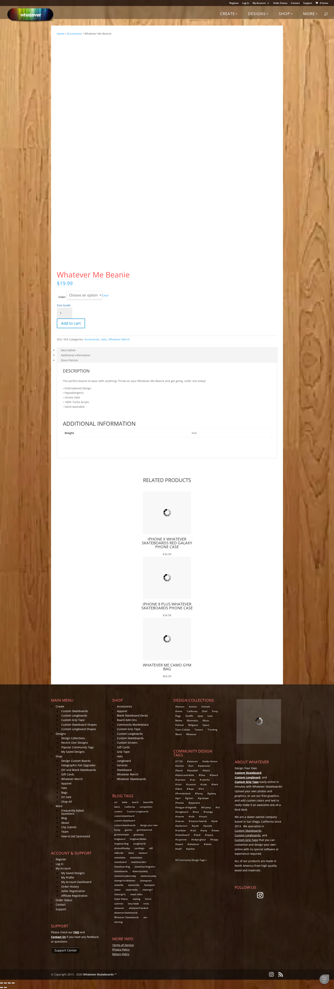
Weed (178, 734)
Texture (199, 729)
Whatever (191, 734)
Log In (245, 3)
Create (227, 13)
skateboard (120, 862)
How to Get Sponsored (75, 836)
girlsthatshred (144, 829)
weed (180, 844)
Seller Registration (73, 891)
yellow (191, 848)
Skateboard (124, 770)
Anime (178, 711)
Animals (205, 706)
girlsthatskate (121, 834)
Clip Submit (68, 827)
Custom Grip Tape (73, 720)
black (207, 770)
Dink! (204, 711)
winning (118, 922)
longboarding (121, 843)
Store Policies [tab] (69, 360)
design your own (149, 825)
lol (218, 807)
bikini (117, 806)
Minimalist (192, 720)
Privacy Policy (121, 949)
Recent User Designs (74, 742)
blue (202, 775)
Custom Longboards (74, 715)
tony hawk (133, 903)
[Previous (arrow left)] (1, 987)
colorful (205, 779)
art (115, 802)
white (208, 844)
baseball (193, 770)
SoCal (148, 899)
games (128, 829)
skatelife (118, 885)
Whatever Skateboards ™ (100, 974)
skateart (143, 853)
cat (193, 779)
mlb (192, 816)
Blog (64, 818)
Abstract (179, 706)
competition (146, 806)
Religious (193, 725)
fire (202, 788)
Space (206, 725)
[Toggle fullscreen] (5, 983)
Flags (178, 716)
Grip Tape (123, 752)
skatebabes (136, 857)
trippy (215, 839)
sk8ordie (119, 853)
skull (198, 835)
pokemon (182, 825)
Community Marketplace (133, 724)
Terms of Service (123, 945)
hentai (180, 802)
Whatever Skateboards (131, 779)
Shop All (66, 801)
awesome (205, 765)
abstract (193, 761)
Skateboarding (122, 866)
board (214, 775)
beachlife (148, 802)
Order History (70, 886)
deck (179, 788)
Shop (284, 13)
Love (210, 716)
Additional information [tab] (75, 355)
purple (208, 825)
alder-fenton (210, 761)
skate (131, 853)
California (129, 806)
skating (136, 899)
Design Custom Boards (76, 761)
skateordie (133, 885)
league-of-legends (187, 807)
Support (307, 3)
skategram (146, 880)
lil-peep (207, 807)
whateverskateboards (126, 912)
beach (135, 802)
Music (206, 720)
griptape (204, 798)
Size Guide (64, 305)
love (196, 811)
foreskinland (183, 793)
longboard (119, 839)
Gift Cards (67, 774)
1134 (179, 761)
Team (64, 831)
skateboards (121, 871)
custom (192, 784)
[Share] (9, 983)
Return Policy (120, 954)
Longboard (124, 761)
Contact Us (58, 936)
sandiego (139, 848)
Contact (295, 3)
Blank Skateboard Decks (132, 715)
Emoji (215, 711)
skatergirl (147, 889)
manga (209, 811)
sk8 (151, 848)
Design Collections (73, 738)
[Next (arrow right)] (5, 987)
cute (204, 784)
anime (180, 765)
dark (215, 784)
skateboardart (138, 862)
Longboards (139, 843)
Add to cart (71, 323)
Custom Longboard (247, 777)
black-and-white (185, 775)
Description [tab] (68, 350)
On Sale (66, 797)
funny (117, 829)
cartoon (181, 779)
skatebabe (119, 857)
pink (215, 821)
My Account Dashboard (76, 882)
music (204, 816)
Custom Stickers (127, 742)
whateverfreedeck (138, 908)
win (145, 917)
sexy (204, 830)
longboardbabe (138, 839)
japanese (195, 802)
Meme (178, 720)
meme (180, 816)
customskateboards (124, 825)
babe (124, 802)
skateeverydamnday (125, 876)
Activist (193, 706)
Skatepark (149, 885)
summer (118, 903)
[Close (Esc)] (13, 983)
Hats (104, 339)
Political (179, 725)
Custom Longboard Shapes (78, 729)
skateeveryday (148, 876)
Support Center (65, 950)
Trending (212, 729)
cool (179, 784)
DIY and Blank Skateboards (78, 770)
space (210, 835)
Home (60, 33)
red (194, 830)
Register (234, 3)
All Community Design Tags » (191, 860)
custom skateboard (124, 820)
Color (62, 297)
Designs (257, 13)
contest (118, 811)
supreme (182, 839)
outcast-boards (199, 821)
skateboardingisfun (145, 866)
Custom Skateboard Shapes (79, 724)
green (190, 798)
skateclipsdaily (140, 871)
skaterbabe (132, 889)
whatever (119, 908)
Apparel (66, 783)
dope (191, 788)
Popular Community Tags (77, 747)
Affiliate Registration (74, 895)
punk (196, 825)
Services (122, 765)
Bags (64, 792)
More (309, 13)
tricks (146, 903)
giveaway (139, 834)
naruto (180, 821)
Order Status (280, 3)
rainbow (181, 830)
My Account (259, 3)
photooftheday (122, 848)
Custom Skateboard (248, 772)
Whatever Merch (119, 339)
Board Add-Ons (127, 720)
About (65, 823)
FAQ (76, 932)
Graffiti (189, 716)
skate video (136, 894)
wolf (179, 848)
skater (117, 889)
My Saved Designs (73, 752)
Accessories (74, 33)
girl (179, 798)
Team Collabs (182, 729)
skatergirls (120, 894)
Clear (105, 295)
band (179, 770)
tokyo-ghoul (199, 839)
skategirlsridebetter (124, 880)
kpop (200, 716)
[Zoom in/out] (1, 983)
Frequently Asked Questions (72, 812)
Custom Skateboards (74, 711)
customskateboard (124, 816)
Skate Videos (121, 899)
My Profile (67, 877)
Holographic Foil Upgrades (78, 765)
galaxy (212, 793)
